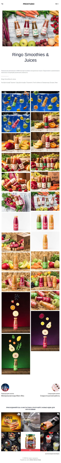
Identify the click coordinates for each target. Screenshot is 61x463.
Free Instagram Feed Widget (53, 453)
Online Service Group (35, 459)
